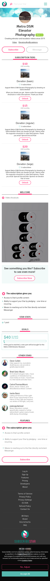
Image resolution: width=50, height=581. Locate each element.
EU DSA (25, 503)
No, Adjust (25, 567)
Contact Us (25, 509)
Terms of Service (25, 494)
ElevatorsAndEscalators (28, 42)
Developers (25, 484)
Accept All (25, 574)
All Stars (25, 516)
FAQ (25, 525)
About (25, 487)
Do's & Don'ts (25, 522)
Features (25, 477)
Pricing (25, 481)
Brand (25, 519)
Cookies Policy (27, 560)
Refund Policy (25, 506)
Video (14, 42)
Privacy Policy (25, 497)
